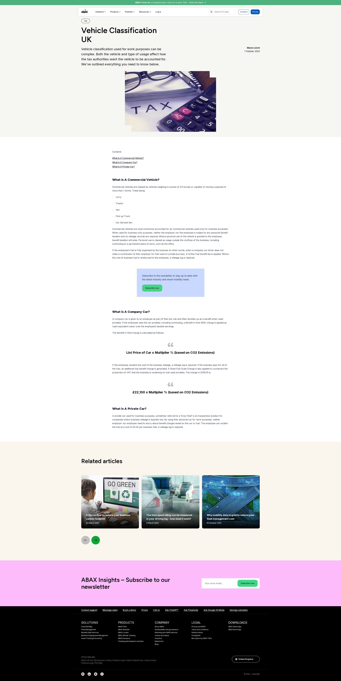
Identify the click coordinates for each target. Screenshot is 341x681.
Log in (158, 12)
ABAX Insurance (124, 638)
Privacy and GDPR (198, 627)
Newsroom (159, 641)
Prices (255, 12)
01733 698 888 (88, 657)
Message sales (110, 610)
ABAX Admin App (234, 627)
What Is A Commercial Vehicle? (128, 158)
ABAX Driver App (234, 630)
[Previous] (85, 540)
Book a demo (129, 610)
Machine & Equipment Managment (94, 635)
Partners (129, 12)
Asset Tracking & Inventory (91, 638)
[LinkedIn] (89, 674)
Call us (156, 610)
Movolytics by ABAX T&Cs (202, 638)
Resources (144, 12)
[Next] (95, 540)
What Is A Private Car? (123, 166)
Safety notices (197, 632)
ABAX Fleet (122, 627)
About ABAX (159, 627)
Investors (158, 638)
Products (114, 12)
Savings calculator (239, 610)
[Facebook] (82, 674)
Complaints (196, 635)
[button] (256, 659)
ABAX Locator (123, 632)
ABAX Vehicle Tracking (126, 635)
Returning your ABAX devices (166, 632)
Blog (156, 644)
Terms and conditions (200, 630)
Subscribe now (152, 288)
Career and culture (162, 635)
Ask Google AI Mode (214, 610)
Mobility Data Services (90, 632)
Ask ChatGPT (171, 610)
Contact (243, 12)
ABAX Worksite (123, 630)
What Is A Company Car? (124, 162)
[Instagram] (102, 674)
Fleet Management (88, 630)
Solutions (100, 12)
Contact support (89, 610)
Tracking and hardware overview (130, 641)
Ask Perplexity (191, 610)
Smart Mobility (86, 627)
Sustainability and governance (166, 630)
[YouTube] (95, 674)
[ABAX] (84, 11)
